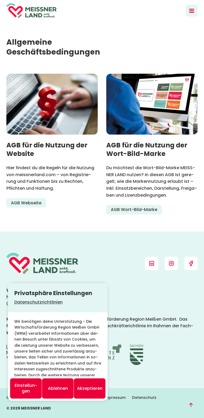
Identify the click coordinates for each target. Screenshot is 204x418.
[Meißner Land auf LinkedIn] (151, 263)
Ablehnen (58, 388)
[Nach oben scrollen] (191, 405)
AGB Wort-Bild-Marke (134, 209)
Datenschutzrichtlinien (38, 302)
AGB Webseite (26, 203)
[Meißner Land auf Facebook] (191, 263)
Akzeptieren (90, 388)
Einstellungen (26, 388)
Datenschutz (144, 397)
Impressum (115, 397)
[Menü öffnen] (192, 10)
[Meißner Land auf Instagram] (171, 263)
